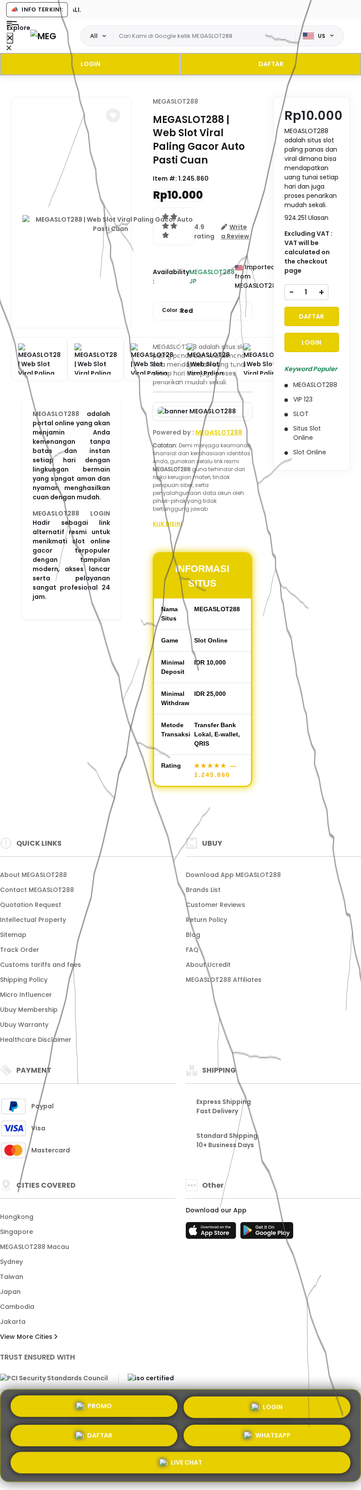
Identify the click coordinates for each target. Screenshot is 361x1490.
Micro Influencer (26, 994)
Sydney (11, 1261)
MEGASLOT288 (56, 413)
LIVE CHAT (186, 1462)
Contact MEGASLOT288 (37, 889)
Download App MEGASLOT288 (233, 874)
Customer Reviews (215, 904)
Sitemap (13, 934)
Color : (177, 310)
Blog (193, 934)
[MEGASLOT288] (43, 36)
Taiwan (11, 1276)
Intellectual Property (33, 919)
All (94, 36)
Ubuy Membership (29, 1009)
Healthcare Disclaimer (35, 1039)
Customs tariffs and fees (40, 964)
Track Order (19, 949)
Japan (10, 1291)
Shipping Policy (24, 979)
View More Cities (27, 1336)
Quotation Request (30, 904)
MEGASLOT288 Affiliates (224, 979)
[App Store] (212, 1233)
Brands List (203, 889)
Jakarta (13, 1321)
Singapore (16, 1231)
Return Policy (206, 919)
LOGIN (90, 63)
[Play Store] (266, 1233)
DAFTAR (271, 63)
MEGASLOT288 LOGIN (71, 513)
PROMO (100, 1404)
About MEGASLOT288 (33, 874)
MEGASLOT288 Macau (34, 1246)
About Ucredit (208, 964)
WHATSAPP (273, 1434)
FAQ (192, 949)
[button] (113, 115)
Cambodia (17, 1306)
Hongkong (16, 1216)
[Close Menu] (10, 38)
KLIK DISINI (167, 524)
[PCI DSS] (54, 1378)
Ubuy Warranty (24, 1024)
